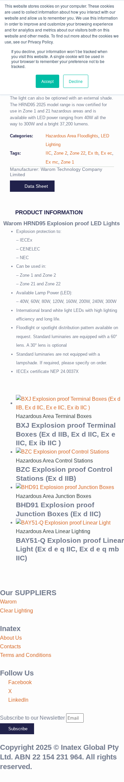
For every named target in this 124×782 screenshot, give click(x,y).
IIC (48, 153)
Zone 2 (60, 153)
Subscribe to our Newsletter (33, 718)
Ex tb (93, 153)
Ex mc (52, 162)
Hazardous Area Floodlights (72, 135)
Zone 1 (67, 162)
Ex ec (106, 153)
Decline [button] (76, 81)
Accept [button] (47, 81)
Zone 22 (77, 153)
